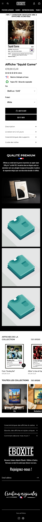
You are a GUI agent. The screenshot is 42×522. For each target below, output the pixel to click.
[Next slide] (37, 359)
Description (10, 127)
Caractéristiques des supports (17, 137)
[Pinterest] (23, 518)
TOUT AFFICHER (35, 339)
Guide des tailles (12, 142)
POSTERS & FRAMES (8, 10)
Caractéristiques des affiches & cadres (19, 425)
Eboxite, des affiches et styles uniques (19, 430)
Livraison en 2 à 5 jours (14, 132)
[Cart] (39, 3)
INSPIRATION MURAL (28, 10)
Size (6, 86)
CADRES (18, 10)
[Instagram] (19, 518)
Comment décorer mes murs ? (17, 436)
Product (7, 97)
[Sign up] (37, 477)
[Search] (7, 3)
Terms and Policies (21, 513)
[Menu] (2, 3)
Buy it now (21, 117)
